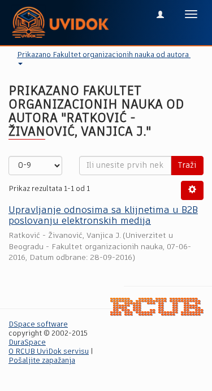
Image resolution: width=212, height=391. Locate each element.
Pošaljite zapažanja (41, 360)
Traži (187, 166)
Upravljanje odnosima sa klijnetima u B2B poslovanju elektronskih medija (103, 216)
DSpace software (38, 324)
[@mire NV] (157, 307)
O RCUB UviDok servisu (48, 351)
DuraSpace (27, 342)
